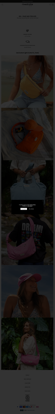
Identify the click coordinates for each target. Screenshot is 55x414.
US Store (30, 205)
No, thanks (31, 208)
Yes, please (23, 208)
